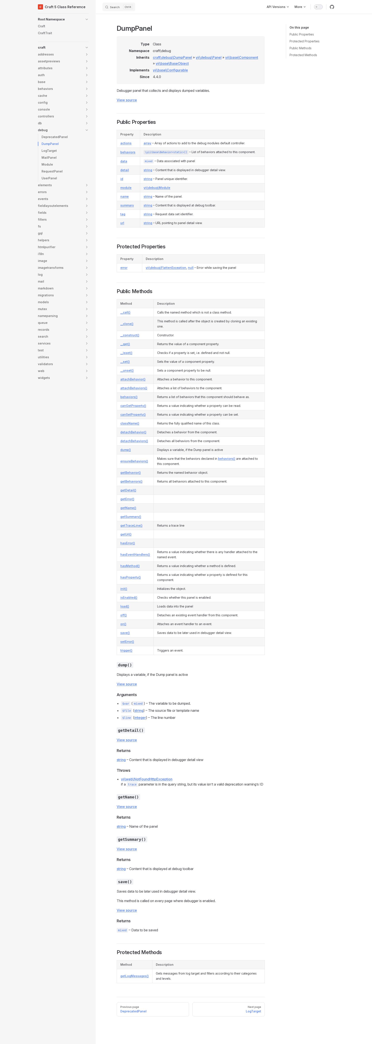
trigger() (126, 650)
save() (125, 633)
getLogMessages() (134, 976)
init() (123, 588)
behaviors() (129, 397)
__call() (125, 312)
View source (127, 100)
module (126, 187)
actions (126, 143)
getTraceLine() (131, 525)
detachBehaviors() (134, 441)
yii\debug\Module (157, 187)
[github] (332, 7)
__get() (125, 344)
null (191, 267)
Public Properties (302, 34)
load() (124, 606)
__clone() (126, 324)
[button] (63, 19)
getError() (127, 499)
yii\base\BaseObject (172, 63)
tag (122, 214)
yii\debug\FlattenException (166, 267)
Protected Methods (303, 55)
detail (124, 170)
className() (129, 423)
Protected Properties (304, 41)
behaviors (127, 152)
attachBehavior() (133, 379)
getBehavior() (130, 472)
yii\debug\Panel (209, 57)
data (123, 161)
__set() (125, 361)
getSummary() (130, 516)
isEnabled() (128, 597)
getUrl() (126, 534)
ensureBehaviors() (134, 461)
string (148, 170)
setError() (127, 641)
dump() (125, 450)
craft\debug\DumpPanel (172, 57)
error (123, 267)
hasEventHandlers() (135, 554)
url (122, 223)
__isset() (126, 353)
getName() (128, 508)
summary (127, 205)
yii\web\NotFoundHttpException (146, 779)
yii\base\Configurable (170, 70)
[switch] (318, 7)
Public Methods (301, 48)
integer (140, 717)
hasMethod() (130, 566)
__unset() (127, 370)
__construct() (129, 335)
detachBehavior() (133, 432)
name (124, 196)
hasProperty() (130, 577)
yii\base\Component (241, 57)
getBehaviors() (131, 481)
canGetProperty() (133, 405)
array (147, 143)
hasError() (127, 543)
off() (123, 615)
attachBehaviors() (133, 388)
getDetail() (128, 490)
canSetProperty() (133, 414)
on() (123, 624)
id (121, 179)
